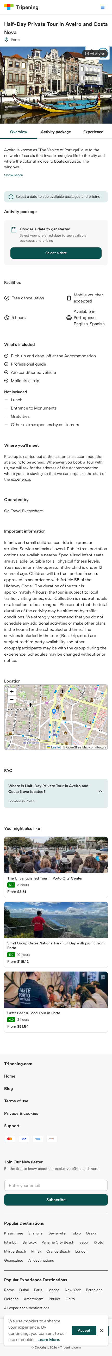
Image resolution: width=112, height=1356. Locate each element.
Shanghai (35, 1233)
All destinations (41, 1260)
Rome (9, 1290)
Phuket (54, 1299)
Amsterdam (33, 1299)
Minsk (36, 1251)
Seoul (84, 1242)
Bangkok (29, 1242)
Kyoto (98, 1242)
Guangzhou (13, 1260)
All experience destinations (26, 1308)
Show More (13, 175)
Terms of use (16, 1101)
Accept (84, 1330)
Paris (38, 1290)
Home (9, 1076)
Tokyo (76, 1233)
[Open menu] (102, 7)
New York (73, 1290)
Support (12, 1125)
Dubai (24, 1290)
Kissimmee (13, 1233)
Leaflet (55, 747)
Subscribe (56, 1199)
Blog (8, 1088)
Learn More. (49, 1339)
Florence (11, 1299)
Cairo (70, 1299)
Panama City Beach (58, 1242)
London (81, 1251)
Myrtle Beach (15, 1251)
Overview (18, 132)
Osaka (91, 1233)
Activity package (56, 132)
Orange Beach (58, 1251)
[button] (54, 712)
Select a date (56, 253)
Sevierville (57, 1233)
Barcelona (94, 1290)
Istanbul (10, 1242)
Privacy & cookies (21, 1113)
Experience (93, 132)
